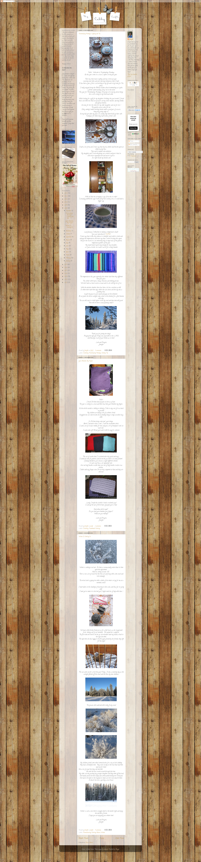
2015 (65, 271)
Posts (131, 141)
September (69, 237)
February (68, 258)
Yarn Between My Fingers (86, 361)
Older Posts (119, 838)
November (68, 231)
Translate (133, 156)
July (67, 243)
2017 (65, 265)
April (67, 252)
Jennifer (131, 39)
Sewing (104, 353)
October (68, 234)
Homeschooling (87, 833)
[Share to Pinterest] (111, 350)
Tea (107, 353)
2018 (65, 208)
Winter (103, 833)
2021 (66, 199)
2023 (66, 193)
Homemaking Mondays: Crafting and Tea (89, 34)
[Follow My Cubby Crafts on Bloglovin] (134, 111)
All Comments (133, 145)
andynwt (106, 849)
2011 (65, 283)
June (67, 246)
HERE (108, 234)
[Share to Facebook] (110, 350)
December (68, 211)
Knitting (97, 528)
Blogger (117, 849)
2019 (65, 205)
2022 (66, 196)
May (67, 249)
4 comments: (98, 350)
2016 (65, 268)
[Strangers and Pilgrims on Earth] (70, 187)
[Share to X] (108, 350)
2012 (66, 280)
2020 (66, 202)
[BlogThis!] (107, 350)
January (68, 261)
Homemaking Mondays (95, 353)
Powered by (129, 133)
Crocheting (85, 353)
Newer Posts (83, 838)
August (68, 240)
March (68, 255)
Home (101, 838)
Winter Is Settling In (85, 537)
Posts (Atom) (89, 843)
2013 (65, 277)
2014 (65, 274)
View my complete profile (132, 75)
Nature (98, 833)
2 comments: (98, 526)
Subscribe (133, 128)
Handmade (92, 528)
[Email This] (105, 350)
